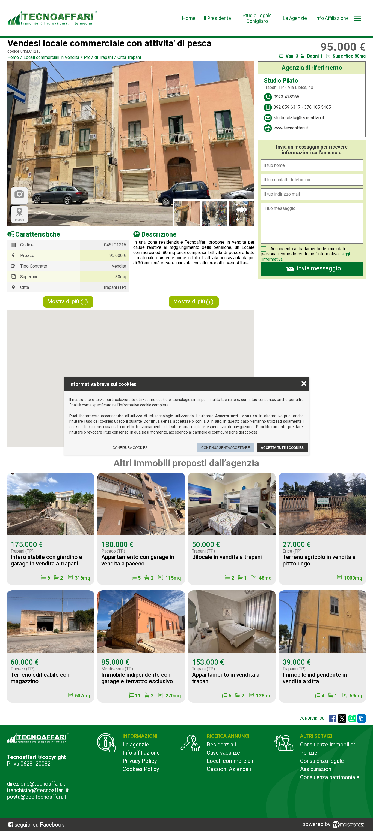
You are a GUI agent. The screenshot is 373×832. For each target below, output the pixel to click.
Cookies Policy (141, 769)
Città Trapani (129, 57)
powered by (317, 824)
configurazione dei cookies (235, 432)
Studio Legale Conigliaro (257, 18)
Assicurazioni (316, 769)
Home (189, 18)
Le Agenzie (295, 18)
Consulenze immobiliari (328, 744)
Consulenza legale (322, 761)
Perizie (308, 752)
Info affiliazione (141, 752)
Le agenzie (136, 744)
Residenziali (221, 744)
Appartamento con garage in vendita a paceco (137, 560)
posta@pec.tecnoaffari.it (36, 797)
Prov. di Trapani (98, 57)
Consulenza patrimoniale (329, 777)
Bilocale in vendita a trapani (227, 557)
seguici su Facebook (39, 824)
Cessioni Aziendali (229, 769)
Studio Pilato (281, 80)
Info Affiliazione (332, 18)
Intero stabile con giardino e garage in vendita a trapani (46, 560)
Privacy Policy (140, 761)
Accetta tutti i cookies (282, 448)
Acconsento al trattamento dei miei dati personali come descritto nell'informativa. (303, 251)
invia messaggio (319, 268)
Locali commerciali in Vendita (51, 57)
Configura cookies (130, 448)
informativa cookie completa (143, 405)
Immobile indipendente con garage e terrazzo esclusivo (137, 678)
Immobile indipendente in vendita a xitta (315, 678)
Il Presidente (217, 18)
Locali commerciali (230, 761)
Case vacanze (223, 752)
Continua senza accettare (225, 448)
